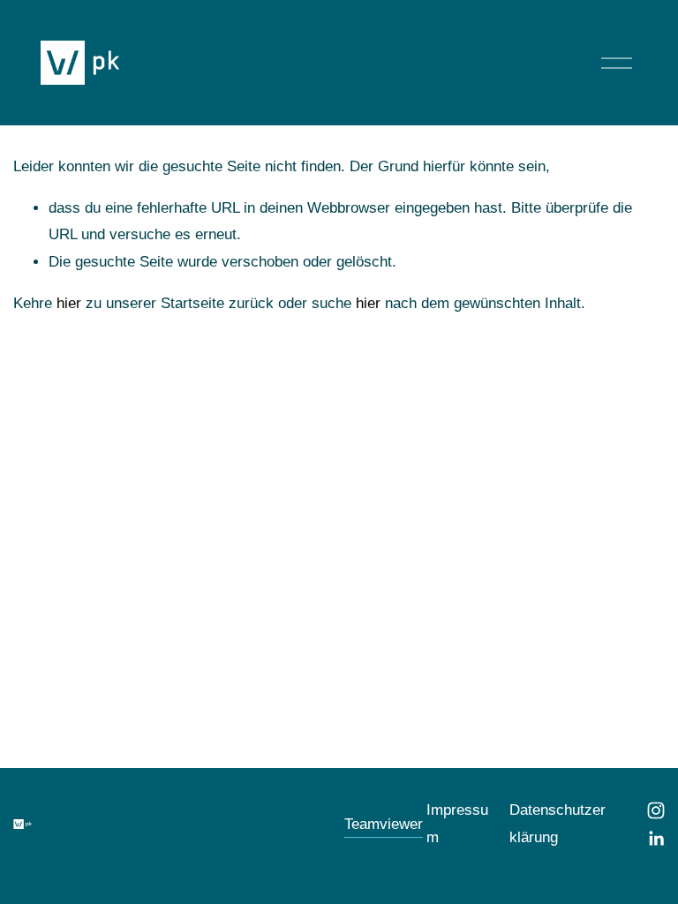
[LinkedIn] (656, 839)
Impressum (457, 823)
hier (68, 303)
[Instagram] (656, 810)
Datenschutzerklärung (557, 823)
